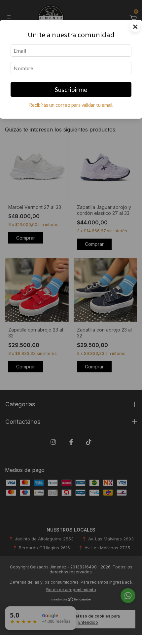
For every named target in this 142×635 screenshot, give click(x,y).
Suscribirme (71, 89)
